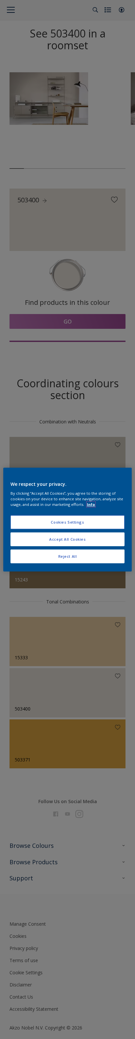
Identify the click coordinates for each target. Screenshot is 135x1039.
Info (91, 504)
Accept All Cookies (67, 539)
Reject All (67, 556)
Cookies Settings (67, 522)
